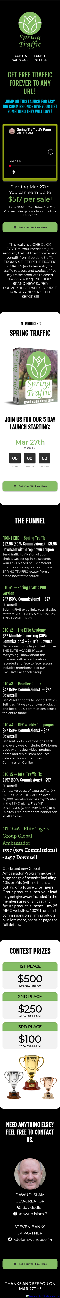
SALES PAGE (20, 60)
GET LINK (41, 60)
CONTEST (22, 56)
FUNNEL (40, 56)
